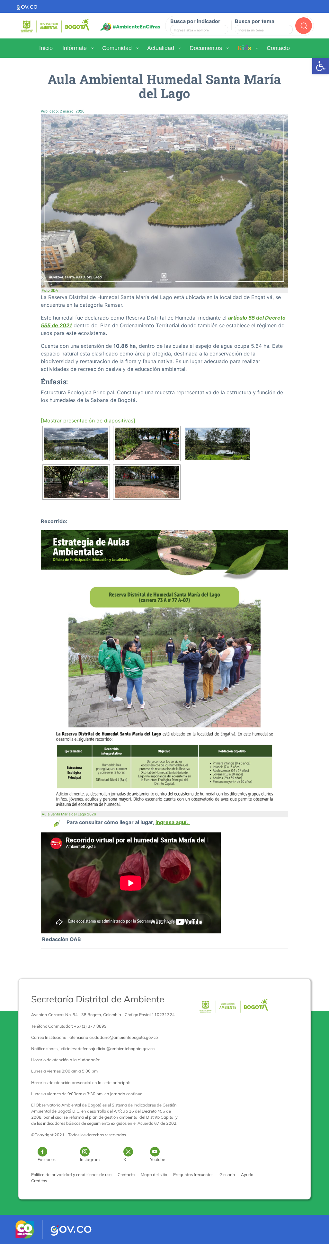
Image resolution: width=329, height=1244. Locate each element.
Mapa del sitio (154, 1174)
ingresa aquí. (173, 822)
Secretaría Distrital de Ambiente (97, 999)
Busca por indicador (195, 21)
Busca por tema (254, 21)
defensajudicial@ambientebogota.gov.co (116, 1048)
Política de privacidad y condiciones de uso (71, 1174)
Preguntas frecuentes (193, 1174)
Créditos (39, 1180)
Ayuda (247, 1174)
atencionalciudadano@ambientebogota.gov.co (113, 1037)
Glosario (227, 1174)
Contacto (126, 1174)
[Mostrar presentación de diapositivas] (88, 420)
